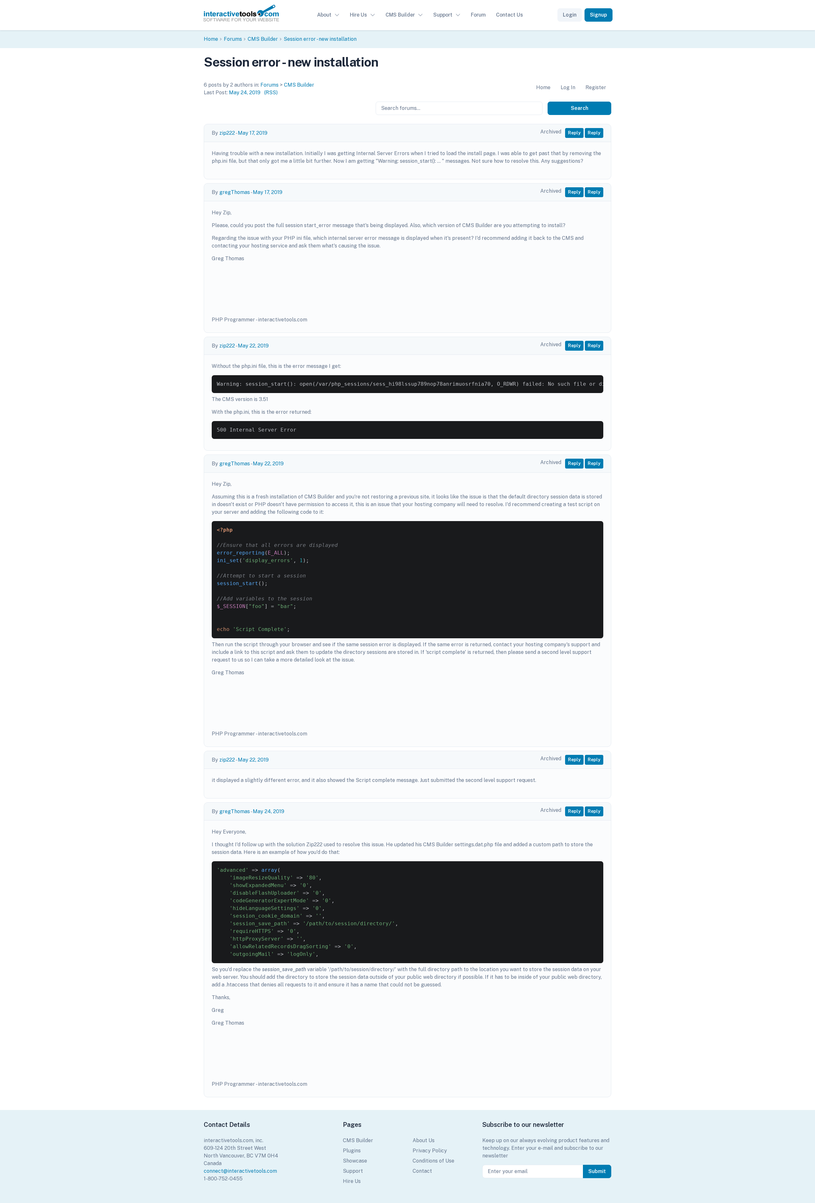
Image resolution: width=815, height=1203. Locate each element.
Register (595, 87)
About (324, 15)
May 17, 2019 (252, 133)
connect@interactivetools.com (240, 1171)
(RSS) (271, 93)
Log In (568, 87)
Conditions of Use (433, 1161)
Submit (597, 1171)
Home (211, 39)
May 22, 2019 (253, 346)
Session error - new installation (320, 39)
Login (570, 15)
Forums (233, 39)
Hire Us (358, 15)
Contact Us (509, 15)
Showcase (355, 1161)
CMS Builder (400, 15)
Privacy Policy (430, 1151)
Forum (478, 15)
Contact (422, 1171)
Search (579, 108)
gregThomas (234, 192)
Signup (598, 15)
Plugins (352, 1151)
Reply (574, 132)
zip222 (227, 133)
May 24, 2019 (244, 93)
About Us (424, 1140)
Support (442, 15)
